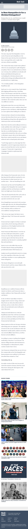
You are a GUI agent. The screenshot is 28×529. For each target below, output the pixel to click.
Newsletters (3, 521)
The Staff (9, 521)
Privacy (9, 519)
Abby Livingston (5, 45)
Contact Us (10, 518)
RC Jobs (15, 519)
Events (2, 519)
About (2, 518)
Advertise (16, 518)
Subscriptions (16, 521)
